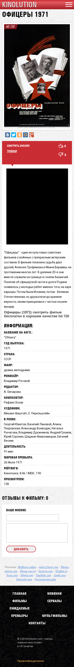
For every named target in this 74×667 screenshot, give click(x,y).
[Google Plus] (31, 134)
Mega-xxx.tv (28, 571)
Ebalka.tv (61, 571)
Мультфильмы (54, 615)
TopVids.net (43, 575)
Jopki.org (60, 575)
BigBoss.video (27, 567)
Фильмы (19, 601)
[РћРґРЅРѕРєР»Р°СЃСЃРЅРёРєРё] (19, 134)
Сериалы (54, 601)
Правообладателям (30, 660)
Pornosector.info (45, 579)
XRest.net (26, 575)
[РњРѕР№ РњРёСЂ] (25, 134)
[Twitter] (13, 134)
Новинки (54, 593)
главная (19, 593)
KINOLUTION (19, 4)
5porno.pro (45, 571)
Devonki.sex (24, 579)
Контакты (37, 623)
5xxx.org (12, 575)
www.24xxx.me (48, 567)
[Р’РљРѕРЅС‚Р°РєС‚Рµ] (7, 134)
